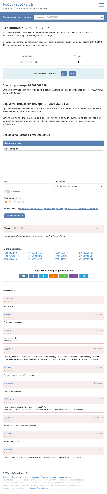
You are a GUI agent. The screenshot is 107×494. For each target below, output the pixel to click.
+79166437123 (10, 368)
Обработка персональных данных (56, 477)
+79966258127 (10, 315)
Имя (6, 181)
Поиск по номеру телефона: (17, 17)
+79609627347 (86, 259)
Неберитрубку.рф (18, 4)
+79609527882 (10, 256)
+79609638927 (35, 256)
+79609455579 (61, 253)
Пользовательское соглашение (25, 477)
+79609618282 (35, 259)
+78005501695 (10, 450)
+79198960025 (10, 383)
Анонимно (15, 192)
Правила (6, 477)
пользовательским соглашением (81, 208)
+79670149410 (10, 349)
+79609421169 (35, 253)
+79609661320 (61, 256)
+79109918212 (10, 434)
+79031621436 (10, 399)
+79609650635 (86, 256)
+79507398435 (10, 299)
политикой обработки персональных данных (41, 208)
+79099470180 (10, 418)
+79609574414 (10, 259)
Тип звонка (60, 181)
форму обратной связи (40, 488)
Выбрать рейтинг (12, 198)
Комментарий (11, 149)
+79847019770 (10, 330)
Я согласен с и (52, 208)
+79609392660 (10, 253)
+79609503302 (86, 253)
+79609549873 (61, 259)
